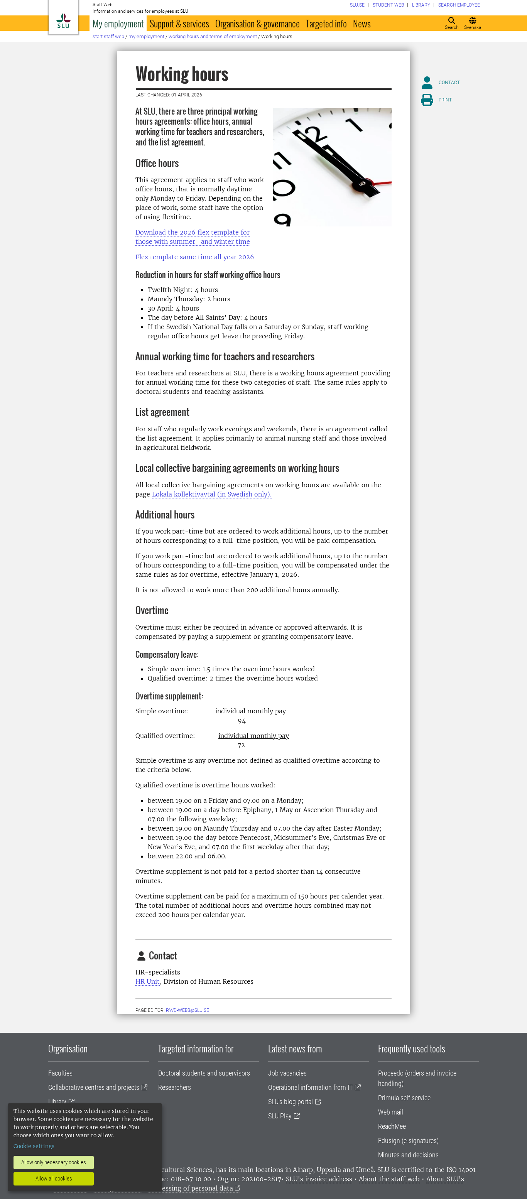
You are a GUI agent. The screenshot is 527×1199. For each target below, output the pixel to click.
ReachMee (392, 1126)
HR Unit (147, 981)
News (362, 23)
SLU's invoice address (319, 1179)
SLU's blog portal (290, 1102)
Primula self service (404, 1098)
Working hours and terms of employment (213, 36)
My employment (118, 23)
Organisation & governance (257, 23)
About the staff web (389, 1179)
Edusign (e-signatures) (408, 1141)
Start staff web (108, 36)
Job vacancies (287, 1073)
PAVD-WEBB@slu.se (187, 1010)
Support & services (179, 23)
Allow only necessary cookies (53, 1162)
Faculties (60, 1073)
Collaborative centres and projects (93, 1087)
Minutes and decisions (408, 1155)
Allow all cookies (53, 1178)
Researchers (174, 1087)
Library (57, 1102)
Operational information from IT (310, 1087)
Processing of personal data (191, 1188)
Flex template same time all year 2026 (194, 257)
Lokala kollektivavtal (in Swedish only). (212, 494)
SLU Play (280, 1116)
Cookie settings (34, 1146)
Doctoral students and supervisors (204, 1073)
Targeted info (326, 23)
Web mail (390, 1112)
